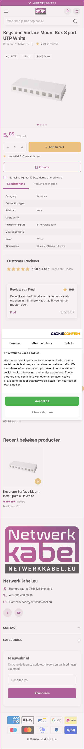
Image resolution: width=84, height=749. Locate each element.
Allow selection (42, 412)
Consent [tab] (15, 343)
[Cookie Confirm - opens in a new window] (65, 333)
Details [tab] (69, 343)
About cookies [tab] (42, 343)
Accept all (42, 401)
